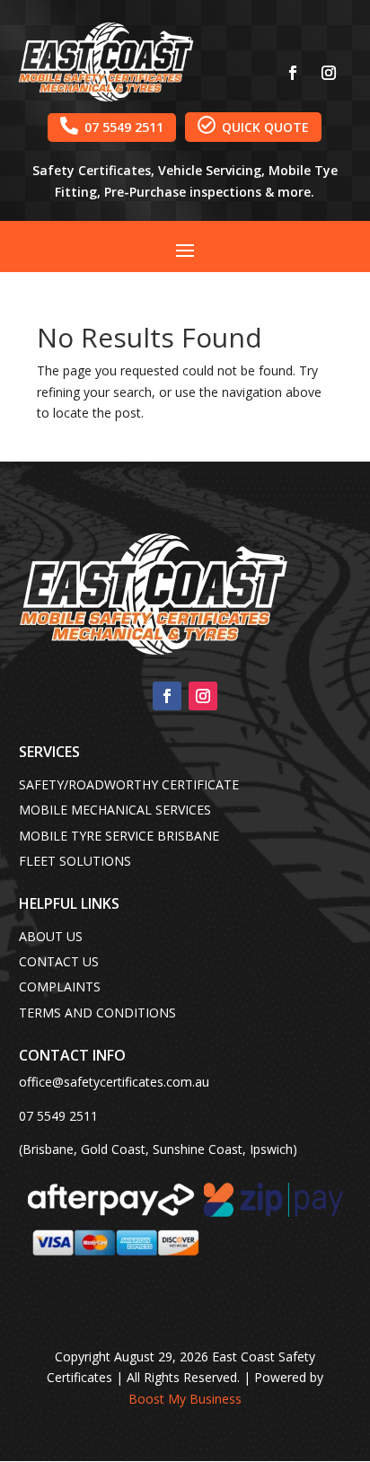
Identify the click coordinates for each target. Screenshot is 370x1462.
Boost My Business (185, 1398)
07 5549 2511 (111, 126)
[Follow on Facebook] (292, 72)
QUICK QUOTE (253, 126)
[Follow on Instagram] (328, 72)
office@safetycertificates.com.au (114, 1081)
